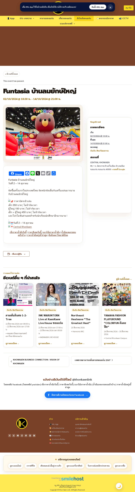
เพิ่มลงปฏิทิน (17, 254)
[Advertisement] (67, 46)
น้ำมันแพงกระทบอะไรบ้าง (104, 384)
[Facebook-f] (9, 435)
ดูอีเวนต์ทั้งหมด (124, 279)
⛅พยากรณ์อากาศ (105, 18)
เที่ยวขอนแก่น (65, 18)
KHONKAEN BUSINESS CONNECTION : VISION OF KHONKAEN (36, 361)
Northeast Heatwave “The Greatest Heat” (80, 319)
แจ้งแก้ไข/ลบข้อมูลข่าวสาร (67, 487)
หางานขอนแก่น (47, 18)
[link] (22, 226)
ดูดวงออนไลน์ (15, 465)
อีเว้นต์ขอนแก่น (84, 18)
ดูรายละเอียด (12, 343)
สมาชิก (129, 7)
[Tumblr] (13, 435)
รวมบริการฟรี (66, 23)
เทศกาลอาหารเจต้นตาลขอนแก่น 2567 (92, 360)
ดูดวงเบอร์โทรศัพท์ (74, 465)
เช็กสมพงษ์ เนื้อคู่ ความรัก (50, 465)
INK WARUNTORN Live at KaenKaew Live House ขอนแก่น (50, 319)
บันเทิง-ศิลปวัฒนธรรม (99, 150)
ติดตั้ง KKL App (98, 7)
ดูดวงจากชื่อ (120, 465)
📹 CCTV (124, 18)
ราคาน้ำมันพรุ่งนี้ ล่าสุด (37, 235)
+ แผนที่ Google (118, 169)
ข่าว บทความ (26, 18)
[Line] (30, 435)
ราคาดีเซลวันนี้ (34, 232)
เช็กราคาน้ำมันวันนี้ (18, 232)
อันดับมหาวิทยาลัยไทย (58, 235)
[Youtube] (17, 435)
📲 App (11, 18)
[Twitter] (26, 435)
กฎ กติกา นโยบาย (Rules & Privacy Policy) (67, 485)
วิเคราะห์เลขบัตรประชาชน (99, 465)
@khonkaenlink (82, 379)
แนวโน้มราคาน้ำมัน (51, 232)
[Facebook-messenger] (34, 435)
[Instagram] (21, 435)
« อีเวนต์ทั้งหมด (11, 74)
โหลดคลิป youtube (31, 384)
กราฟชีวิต (31, 465)
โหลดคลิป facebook (12, 384)
